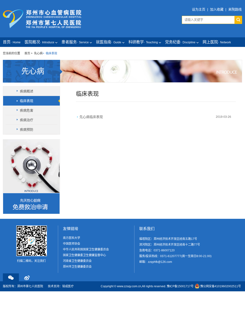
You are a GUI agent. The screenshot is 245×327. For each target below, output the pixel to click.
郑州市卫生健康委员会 (77, 266)
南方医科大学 (71, 238)
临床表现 (26, 101)
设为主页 (198, 9)
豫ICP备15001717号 (180, 286)
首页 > (28, 53)
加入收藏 (216, 9)
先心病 (38, 53)
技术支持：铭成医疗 (61, 286)
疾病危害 (26, 110)
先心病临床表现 (91, 117)
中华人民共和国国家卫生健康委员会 (86, 249)
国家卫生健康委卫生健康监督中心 (84, 255)
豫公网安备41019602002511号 (220, 286)
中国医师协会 (71, 243)
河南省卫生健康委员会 (77, 261)
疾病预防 (26, 129)
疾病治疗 (26, 120)
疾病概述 (26, 91)
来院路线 (235, 9)
